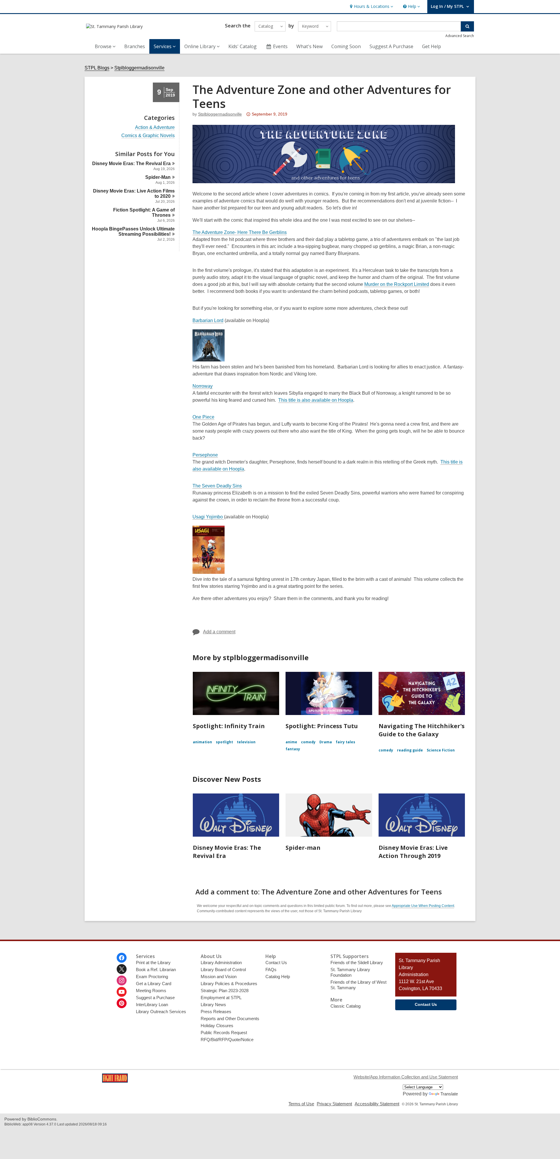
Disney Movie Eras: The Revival (131, 163)
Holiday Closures (217, 1025)
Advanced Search (459, 35)
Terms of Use (301, 1103)
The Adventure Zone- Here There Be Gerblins (239, 232)
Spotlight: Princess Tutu (322, 726)
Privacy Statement (334, 1103)
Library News (213, 1004)
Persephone (205, 454)
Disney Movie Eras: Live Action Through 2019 (413, 852)
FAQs (270, 969)
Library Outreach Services (161, 1011)
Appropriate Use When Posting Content (423, 906)
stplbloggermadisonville (220, 114)
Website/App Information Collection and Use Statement (406, 1076)
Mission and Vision (219, 976)
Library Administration (221, 962)
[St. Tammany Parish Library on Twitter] (122, 969)
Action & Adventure (155, 127)
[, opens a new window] (115, 1080)
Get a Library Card (153, 983)
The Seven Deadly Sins (217, 485)
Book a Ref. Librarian (156, 969)
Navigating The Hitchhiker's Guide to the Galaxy (422, 730)
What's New (309, 46)
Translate (449, 1093)
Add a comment (219, 631)
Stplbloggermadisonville (139, 67)
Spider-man (303, 848)
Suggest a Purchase (155, 997)
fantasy (293, 749)
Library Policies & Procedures (229, 983)
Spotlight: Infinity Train (229, 726)
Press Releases (216, 1011)
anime (291, 742)
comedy (308, 742)
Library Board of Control (223, 969)
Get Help (431, 46)
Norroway (202, 386)
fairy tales (345, 742)
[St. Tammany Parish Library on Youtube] (122, 992)
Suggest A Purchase (391, 46)
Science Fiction (441, 750)
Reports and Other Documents (230, 1018)
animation (202, 742)
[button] (371, 6)
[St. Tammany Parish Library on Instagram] (122, 980)
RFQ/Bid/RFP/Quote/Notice (227, 1039)
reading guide (410, 750)
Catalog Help (277, 976)
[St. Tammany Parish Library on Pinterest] (122, 1003)
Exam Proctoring (152, 976)
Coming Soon (346, 46)
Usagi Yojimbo (208, 516)
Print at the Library (153, 962)
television (246, 742)
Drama (325, 742)
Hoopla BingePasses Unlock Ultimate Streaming (133, 231)
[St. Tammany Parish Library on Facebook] (122, 958)
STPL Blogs (97, 67)
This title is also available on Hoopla (315, 400)
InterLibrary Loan (152, 1004)
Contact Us (276, 962)
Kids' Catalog (242, 46)
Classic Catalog (345, 1006)
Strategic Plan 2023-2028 (225, 990)
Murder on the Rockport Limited (396, 284)
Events (280, 46)
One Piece (203, 417)
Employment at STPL (221, 997)
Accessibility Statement (377, 1103)
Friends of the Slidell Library (356, 962)
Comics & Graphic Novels (148, 135)
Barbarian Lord (207, 320)
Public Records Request (224, 1032)
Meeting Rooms (151, 990)
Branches (134, 46)
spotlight (224, 742)
